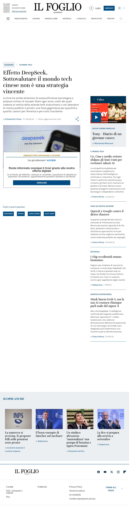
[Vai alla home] (57, 8)
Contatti (9, 487)
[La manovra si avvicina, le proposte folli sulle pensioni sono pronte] (18, 419)
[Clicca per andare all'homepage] (26, 472)
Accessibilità (75, 495)
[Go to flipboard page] (124, 472)
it (119, 8)
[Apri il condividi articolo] (77, 119)
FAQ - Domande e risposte (14, 492)
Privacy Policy (75, 487)
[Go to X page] (111, 472)
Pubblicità (42, 487)
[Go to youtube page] (105, 472)
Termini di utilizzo (77, 491)
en (124, 8)
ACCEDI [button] (51, 160)
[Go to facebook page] (98, 472)
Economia (9, 65)
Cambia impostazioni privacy (82, 499)
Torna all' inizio (111, 489)
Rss (8, 497)
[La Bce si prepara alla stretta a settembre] (110, 419)
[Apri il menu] (8, 19)
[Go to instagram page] (118, 472)
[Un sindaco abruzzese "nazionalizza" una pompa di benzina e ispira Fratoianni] (80, 419)
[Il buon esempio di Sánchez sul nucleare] (49, 419)
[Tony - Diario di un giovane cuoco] (108, 113)
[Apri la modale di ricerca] (121, 19)
